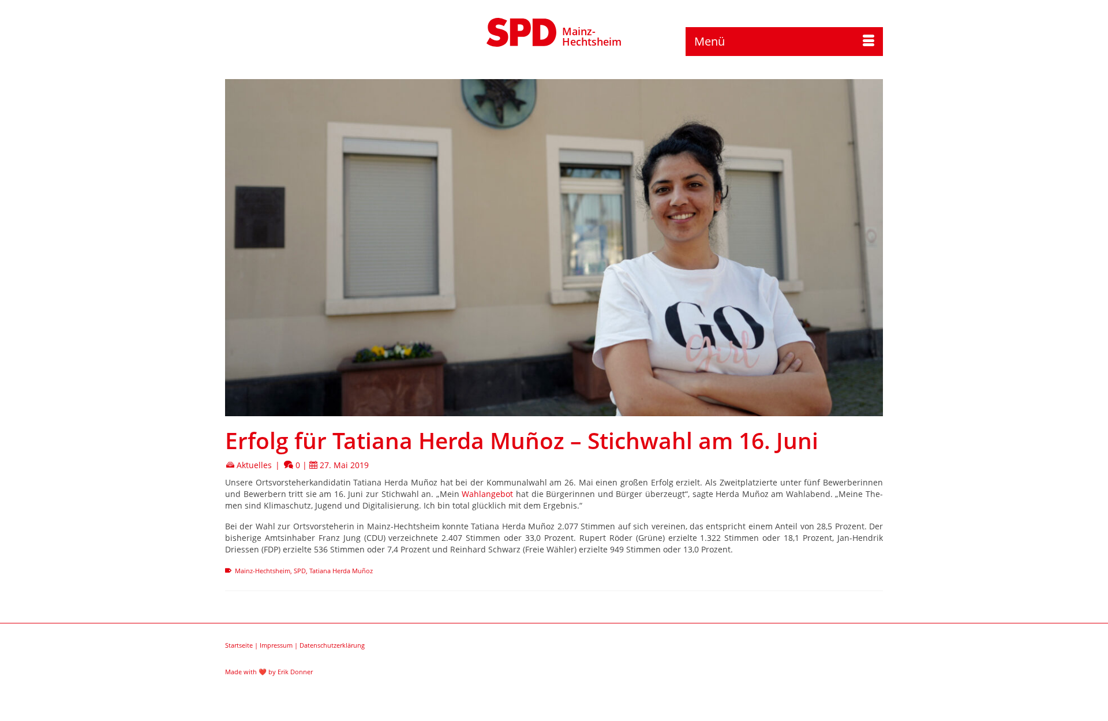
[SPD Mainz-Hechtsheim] (521, 30)
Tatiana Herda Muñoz (341, 570)
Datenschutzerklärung (332, 645)
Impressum (276, 645)
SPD (300, 570)
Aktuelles (254, 465)
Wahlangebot (487, 493)
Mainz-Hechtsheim (592, 36)
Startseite (239, 645)
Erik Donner (295, 671)
